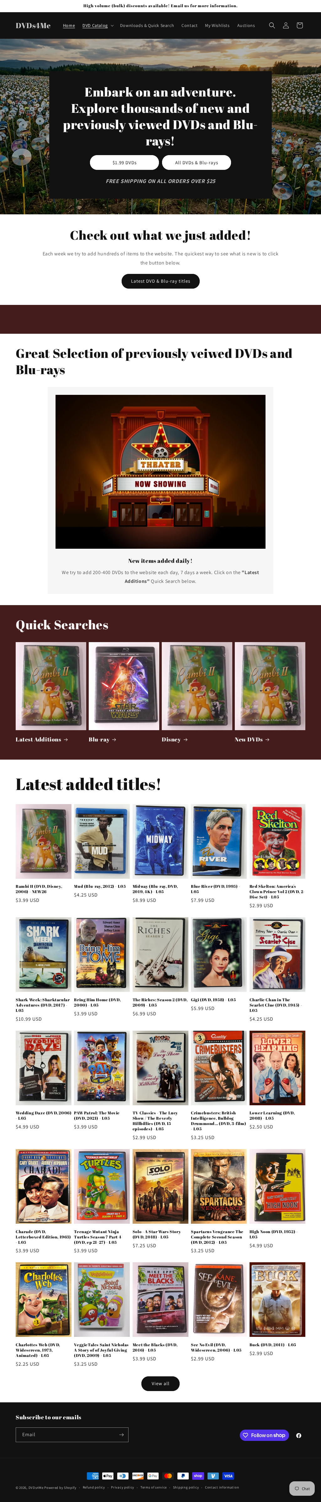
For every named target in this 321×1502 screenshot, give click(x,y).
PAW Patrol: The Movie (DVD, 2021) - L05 (97, 1115)
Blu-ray (99, 739)
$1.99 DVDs (125, 162)
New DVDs (249, 739)
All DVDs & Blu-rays (196, 162)
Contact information (222, 1487)
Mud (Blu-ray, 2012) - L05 (100, 886)
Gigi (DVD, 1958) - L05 (213, 999)
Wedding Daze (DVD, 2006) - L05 (43, 1115)
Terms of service (153, 1487)
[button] (97, 25)
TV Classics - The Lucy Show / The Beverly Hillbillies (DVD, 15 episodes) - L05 (155, 1121)
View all (161, 1383)
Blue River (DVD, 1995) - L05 (215, 889)
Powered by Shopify (60, 1487)
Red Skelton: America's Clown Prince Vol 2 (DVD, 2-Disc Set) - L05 (277, 892)
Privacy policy (122, 1487)
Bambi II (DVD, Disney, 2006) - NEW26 (39, 889)
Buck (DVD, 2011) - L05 (273, 1345)
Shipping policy (186, 1487)
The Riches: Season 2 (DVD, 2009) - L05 (160, 1002)
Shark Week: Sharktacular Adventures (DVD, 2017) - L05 (43, 1005)
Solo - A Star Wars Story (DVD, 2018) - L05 (157, 1234)
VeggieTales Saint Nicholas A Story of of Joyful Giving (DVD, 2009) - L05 (101, 1350)
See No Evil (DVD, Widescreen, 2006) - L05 (216, 1347)
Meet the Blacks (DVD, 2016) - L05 (155, 1347)
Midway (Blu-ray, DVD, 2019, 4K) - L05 (155, 889)
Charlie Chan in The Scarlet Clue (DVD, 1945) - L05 (276, 1005)
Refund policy (94, 1487)
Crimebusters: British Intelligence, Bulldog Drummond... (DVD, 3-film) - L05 (218, 1121)
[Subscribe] (121, 1434)
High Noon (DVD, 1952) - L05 (274, 1234)
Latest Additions (38, 739)
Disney (171, 739)
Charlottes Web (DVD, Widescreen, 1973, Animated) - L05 (38, 1350)
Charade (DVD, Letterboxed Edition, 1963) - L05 (43, 1237)
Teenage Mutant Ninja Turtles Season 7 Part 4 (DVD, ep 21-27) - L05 (97, 1237)
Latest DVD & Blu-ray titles (160, 281)
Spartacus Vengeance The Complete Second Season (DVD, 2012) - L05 (217, 1237)
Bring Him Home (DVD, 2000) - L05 (97, 1002)
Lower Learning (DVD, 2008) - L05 (272, 1115)
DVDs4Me (36, 1487)
